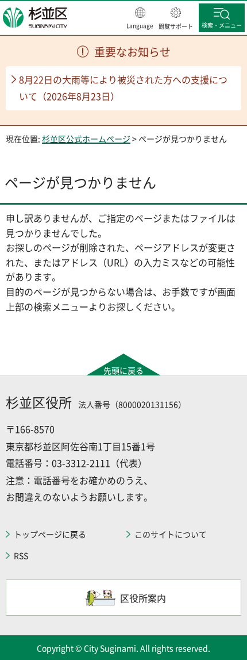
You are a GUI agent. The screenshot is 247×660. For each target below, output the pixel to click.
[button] (140, 18)
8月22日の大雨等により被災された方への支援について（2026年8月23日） (123, 87)
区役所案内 (143, 598)
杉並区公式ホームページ (86, 138)
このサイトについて (170, 534)
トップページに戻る (50, 534)
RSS (21, 555)
